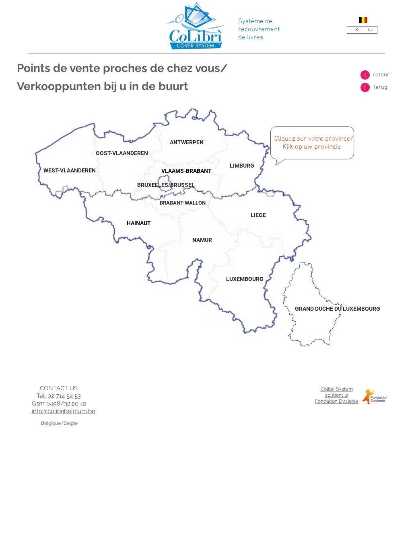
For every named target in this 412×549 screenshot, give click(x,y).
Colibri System (337, 389)
